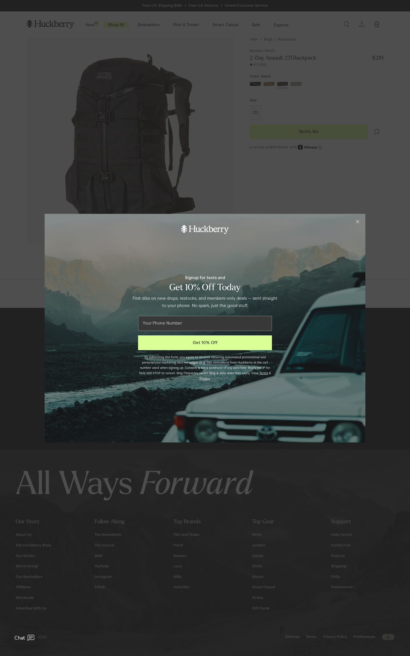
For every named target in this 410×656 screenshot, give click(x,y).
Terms (263, 373)
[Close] (357, 221)
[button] (24, 638)
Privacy (204, 378)
